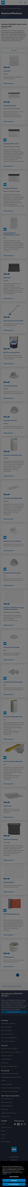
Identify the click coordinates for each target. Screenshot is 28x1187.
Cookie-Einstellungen (14, 1176)
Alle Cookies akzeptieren (14, 1184)
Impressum (9, 1173)
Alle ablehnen (14, 1180)
